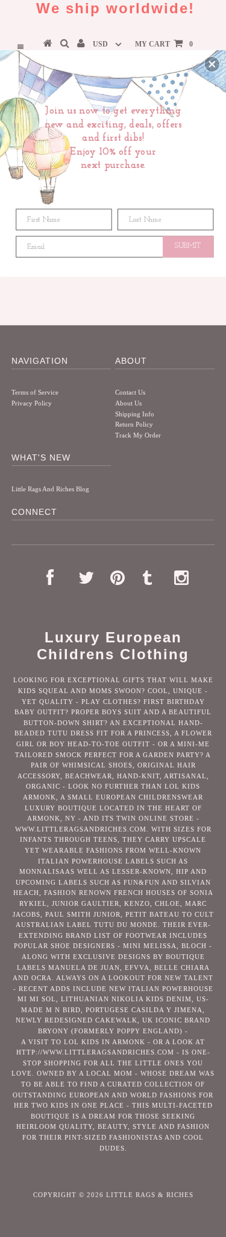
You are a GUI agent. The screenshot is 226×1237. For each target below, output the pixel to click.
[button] (212, 64)
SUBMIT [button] (188, 246)
